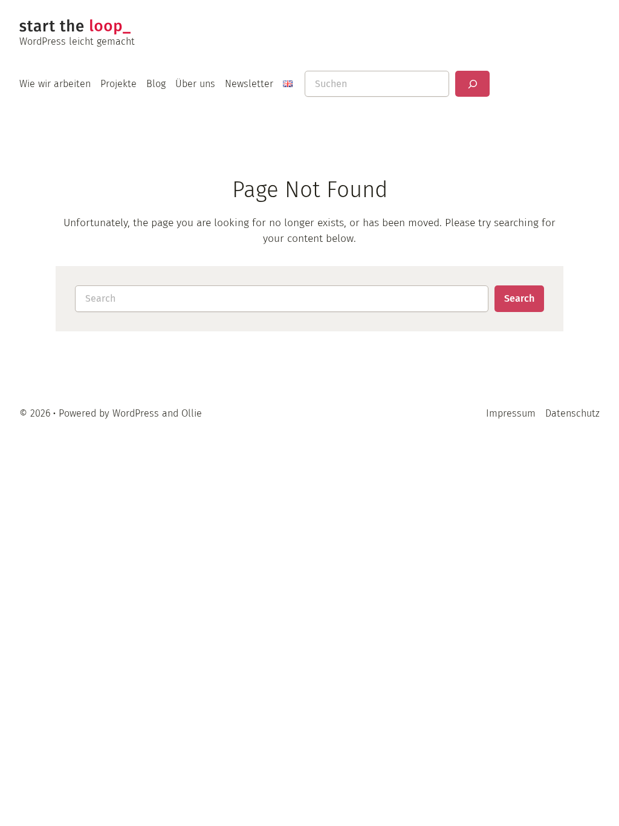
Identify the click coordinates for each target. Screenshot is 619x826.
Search (519, 298)
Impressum (511, 413)
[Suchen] (472, 84)
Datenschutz (572, 413)
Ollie (191, 413)
